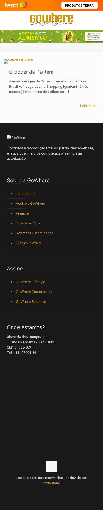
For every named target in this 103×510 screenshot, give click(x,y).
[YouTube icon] (40, 490)
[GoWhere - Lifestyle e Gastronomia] (51, 19)
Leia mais (87, 106)
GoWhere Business (31, 302)
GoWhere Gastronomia (34, 292)
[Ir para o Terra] (16, 5)
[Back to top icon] (51, 466)
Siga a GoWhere (29, 243)
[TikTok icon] (69, 490)
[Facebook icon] (34, 490)
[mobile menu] (95, 19)
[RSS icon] (63, 490)
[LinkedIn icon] (46, 490)
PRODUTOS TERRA (79, 5)
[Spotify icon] (57, 490)
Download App (28, 223)
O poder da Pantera (31, 72)
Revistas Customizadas (34, 233)
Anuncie (22, 213)
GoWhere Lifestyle (30, 282)
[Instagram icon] (51, 490)
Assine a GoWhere (30, 203)
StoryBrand (51, 483)
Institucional (25, 194)
